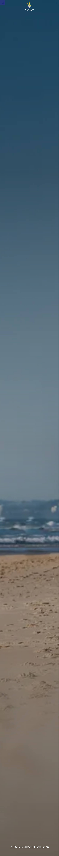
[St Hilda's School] (29, 2)
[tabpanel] (29, 428)
